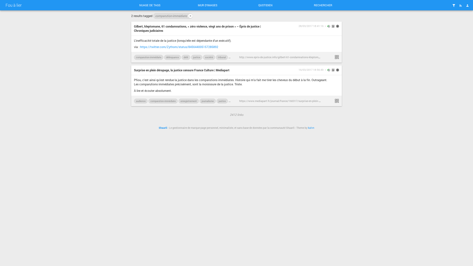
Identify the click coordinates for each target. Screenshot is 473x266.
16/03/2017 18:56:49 (311, 69)
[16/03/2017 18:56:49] (337, 101)
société (209, 57)
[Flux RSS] (460, 5)
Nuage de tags (149, 5)
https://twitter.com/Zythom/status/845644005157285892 (179, 47)
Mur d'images (207, 5)
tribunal (222, 57)
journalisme (208, 101)
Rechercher (323, 5)
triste (233, 57)
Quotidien (265, 5)
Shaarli (163, 127)
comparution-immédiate (173, 16)
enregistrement (189, 101)
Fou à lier (14, 5)
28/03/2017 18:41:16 (311, 26)
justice (196, 57)
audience (141, 101)
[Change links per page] (454, 5)
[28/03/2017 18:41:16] (337, 57)
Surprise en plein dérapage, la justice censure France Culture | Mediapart (181, 70)
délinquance (172, 57)
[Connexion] (467, 5)
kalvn (311, 127)
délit (186, 57)
